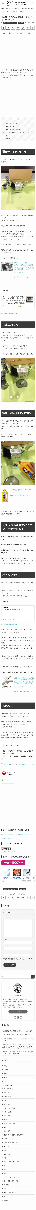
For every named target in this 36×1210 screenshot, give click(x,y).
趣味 (5, 1196)
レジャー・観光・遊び (10, 1123)
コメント (6, 918)
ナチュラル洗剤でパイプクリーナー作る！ (19, 132)
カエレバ (21, 272)
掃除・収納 (21, 22)
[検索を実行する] (33, 977)
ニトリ (6, 1100)
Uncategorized (8, 1085)
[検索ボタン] (33, 3)
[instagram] (18, 1017)
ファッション (8, 1104)
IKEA (5, 1077)
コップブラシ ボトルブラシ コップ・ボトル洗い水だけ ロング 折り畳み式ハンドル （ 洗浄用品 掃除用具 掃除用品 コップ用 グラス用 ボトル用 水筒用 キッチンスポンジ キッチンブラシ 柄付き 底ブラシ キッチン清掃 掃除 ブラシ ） (24, 681)
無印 (5, 1173)
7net (25, 277)
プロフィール (18, 1011)
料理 (5, 1158)
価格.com (29, 277)
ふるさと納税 (8, 1112)
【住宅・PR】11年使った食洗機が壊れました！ (16, 1035)
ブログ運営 (7, 1115)
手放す (6, 1150)
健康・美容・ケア (9, 1131)
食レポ (6, 1200)
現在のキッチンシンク (13, 123)
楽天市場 (16, 277)
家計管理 (6, 1146)
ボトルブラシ (10, 135)
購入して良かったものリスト (12, 1192)
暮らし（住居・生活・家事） (10, 22)
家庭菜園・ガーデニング (11, 1142)
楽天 (5, 1169)
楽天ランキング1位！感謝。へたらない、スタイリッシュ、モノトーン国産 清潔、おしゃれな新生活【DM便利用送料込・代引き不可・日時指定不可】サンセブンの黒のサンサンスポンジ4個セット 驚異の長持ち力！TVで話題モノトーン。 (24, 267)
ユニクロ (6, 1119)
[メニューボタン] (3, 3)
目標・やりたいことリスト (11, 1177)
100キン (6, 1066)
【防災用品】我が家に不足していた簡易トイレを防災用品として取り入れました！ (18, 1052)
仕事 (5, 1127)
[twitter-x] (15, 1017)
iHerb (5, 1073)
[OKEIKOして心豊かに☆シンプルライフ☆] (18, 3)
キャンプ (6, 1092)
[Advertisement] (18, 54)
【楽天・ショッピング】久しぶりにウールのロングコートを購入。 (18, 1039)
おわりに (8, 138)
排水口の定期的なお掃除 (13, 129)
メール (5, 946)
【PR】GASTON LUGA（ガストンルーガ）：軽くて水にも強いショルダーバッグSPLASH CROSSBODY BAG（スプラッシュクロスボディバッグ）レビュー (17, 1046)
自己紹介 (6, 1185)
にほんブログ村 (6, 838)
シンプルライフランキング (8, 851)
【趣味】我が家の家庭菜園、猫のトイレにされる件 (17, 1031)
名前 (5, 939)
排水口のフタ (10, 126)
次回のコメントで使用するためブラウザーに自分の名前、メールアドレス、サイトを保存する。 (19, 959)
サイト (5, 952)
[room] (21, 1017)
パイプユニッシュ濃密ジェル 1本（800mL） (21, 489)
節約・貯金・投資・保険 (11, 1181)
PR (5, 1081)
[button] (3, 27)
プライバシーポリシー (10, 1108)
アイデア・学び (8, 1089)
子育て (6, 1138)
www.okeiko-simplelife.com (9, 313)
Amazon (21, 277)
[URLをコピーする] (32, 27)
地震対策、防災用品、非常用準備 (13, 1135)
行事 (5, 1188)
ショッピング (8, 1096)
